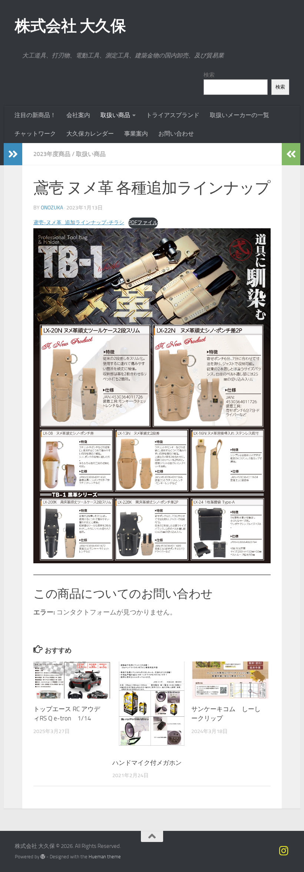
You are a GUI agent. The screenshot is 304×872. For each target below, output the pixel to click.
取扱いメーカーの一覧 (239, 115)
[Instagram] (284, 851)
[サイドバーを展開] (13, 154)
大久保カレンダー (90, 133)
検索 (209, 75)
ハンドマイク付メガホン (147, 762)
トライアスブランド (172, 115)
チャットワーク (35, 133)
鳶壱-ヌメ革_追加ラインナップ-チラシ (78, 222)
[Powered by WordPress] (42, 856)
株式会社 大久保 (70, 26)
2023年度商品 (51, 154)
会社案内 (78, 115)
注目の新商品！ (35, 115)
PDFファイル (143, 222)
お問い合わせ (176, 133)
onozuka (52, 208)
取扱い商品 (115, 115)
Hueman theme (105, 856)
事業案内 (136, 133)
